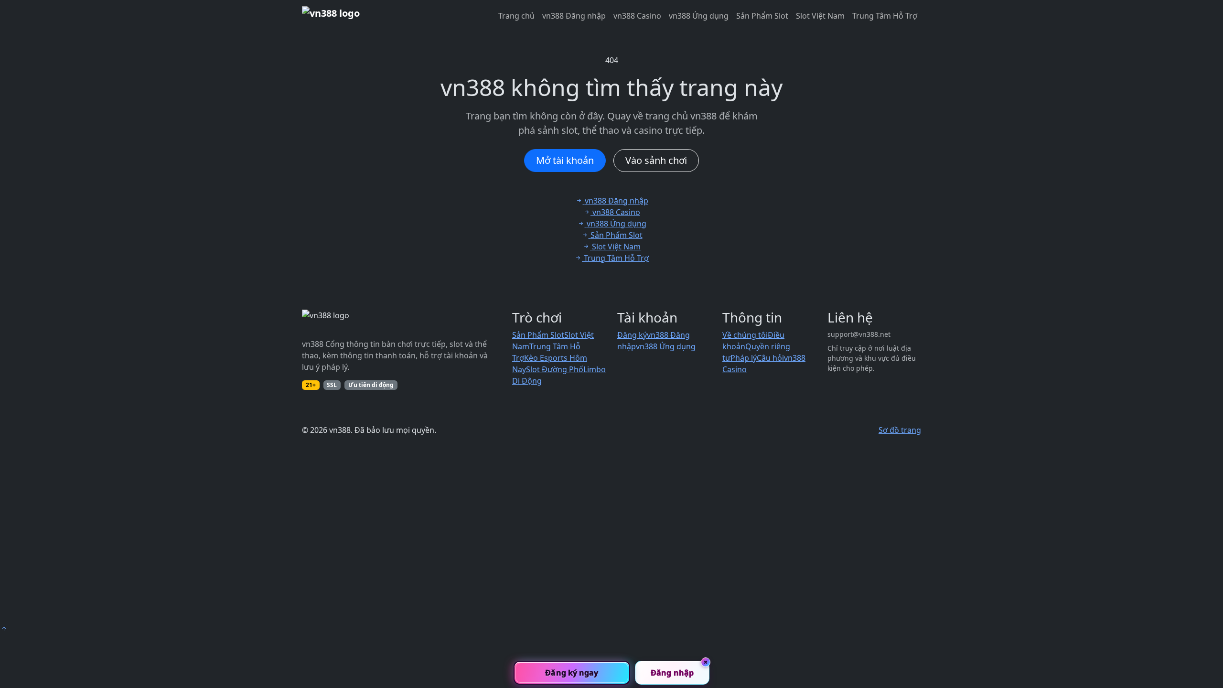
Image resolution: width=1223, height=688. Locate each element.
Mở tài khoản (565, 160)
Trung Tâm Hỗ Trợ (884, 16)
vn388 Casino (637, 16)
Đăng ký (632, 335)
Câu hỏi (770, 358)
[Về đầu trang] (4, 628)
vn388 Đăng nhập (574, 16)
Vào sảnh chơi (656, 160)
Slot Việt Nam (820, 16)
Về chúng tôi (745, 335)
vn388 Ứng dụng (699, 16)
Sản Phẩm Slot (762, 16)
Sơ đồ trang (900, 430)
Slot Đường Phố (554, 369)
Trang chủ (516, 16)
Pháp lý (743, 358)
